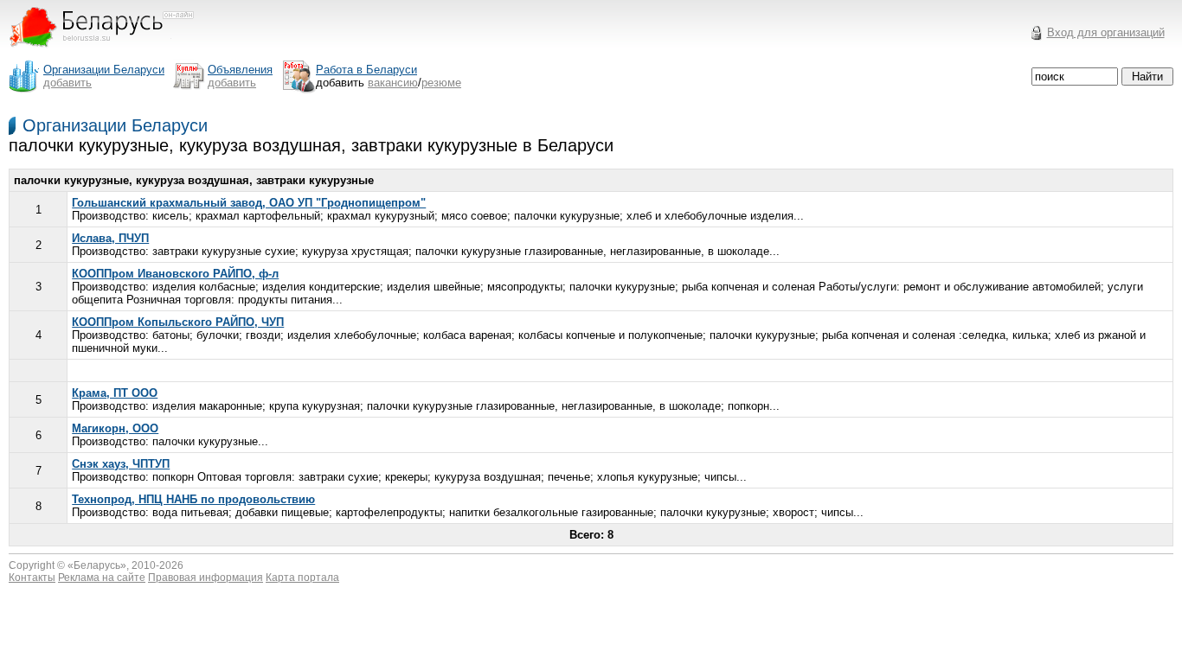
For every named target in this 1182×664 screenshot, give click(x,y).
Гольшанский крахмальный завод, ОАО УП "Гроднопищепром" (249, 202)
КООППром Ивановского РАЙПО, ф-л (175, 273)
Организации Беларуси (115, 125)
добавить (67, 82)
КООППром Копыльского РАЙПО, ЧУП (178, 322)
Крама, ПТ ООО (114, 392)
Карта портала (302, 577)
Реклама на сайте (101, 577)
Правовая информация (205, 577)
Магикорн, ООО (115, 428)
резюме (441, 82)
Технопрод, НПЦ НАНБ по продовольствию (193, 499)
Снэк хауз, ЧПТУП (121, 463)
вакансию (393, 82)
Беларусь (97, 565)
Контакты (32, 577)
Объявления (240, 69)
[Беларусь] (112, 54)
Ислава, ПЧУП (110, 238)
